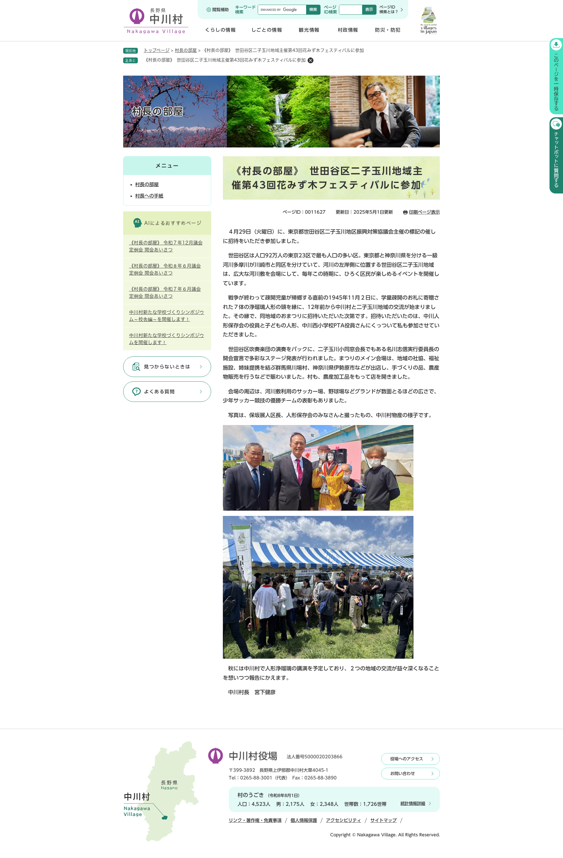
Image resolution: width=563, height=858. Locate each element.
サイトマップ (383, 820)
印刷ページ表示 (424, 212)
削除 (310, 60)
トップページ (156, 50)
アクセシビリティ (343, 820)
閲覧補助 (220, 10)
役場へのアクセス (406, 759)
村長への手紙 (149, 195)
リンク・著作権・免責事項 (255, 820)
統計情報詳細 (413, 803)
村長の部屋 (186, 50)
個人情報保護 (304, 820)
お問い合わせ (402, 774)
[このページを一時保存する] (556, 76)
